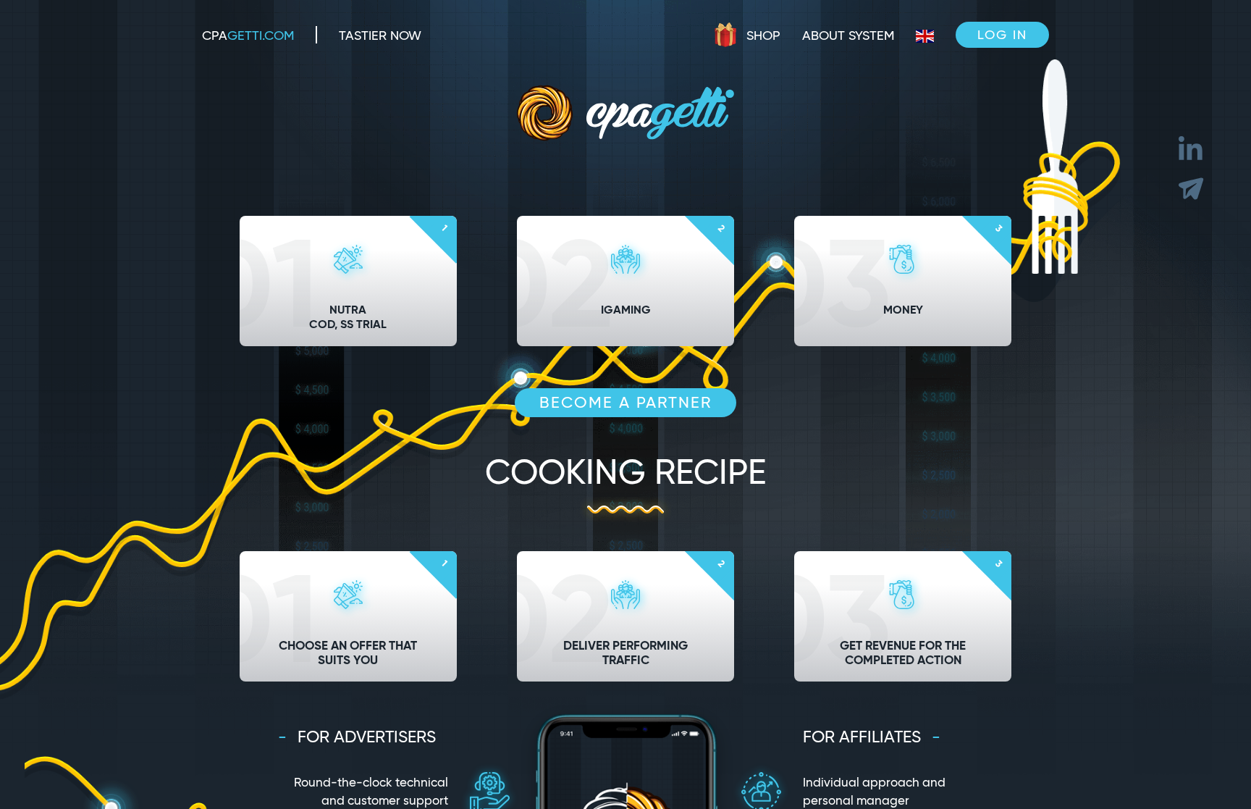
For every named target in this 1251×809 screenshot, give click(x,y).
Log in (1002, 34)
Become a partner (625, 402)
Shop (763, 35)
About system (848, 35)
